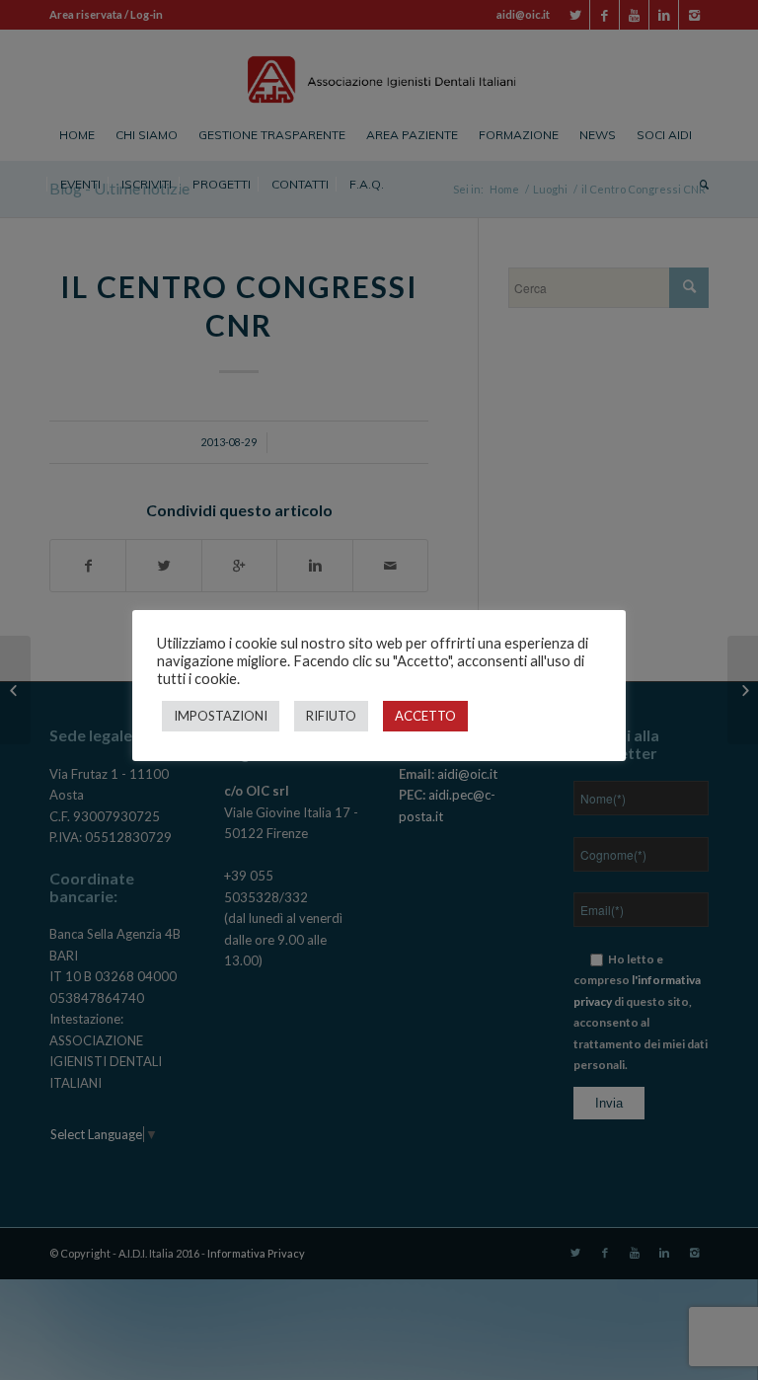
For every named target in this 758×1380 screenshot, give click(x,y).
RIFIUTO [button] (331, 716)
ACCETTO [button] (425, 716)
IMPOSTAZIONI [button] (220, 716)
